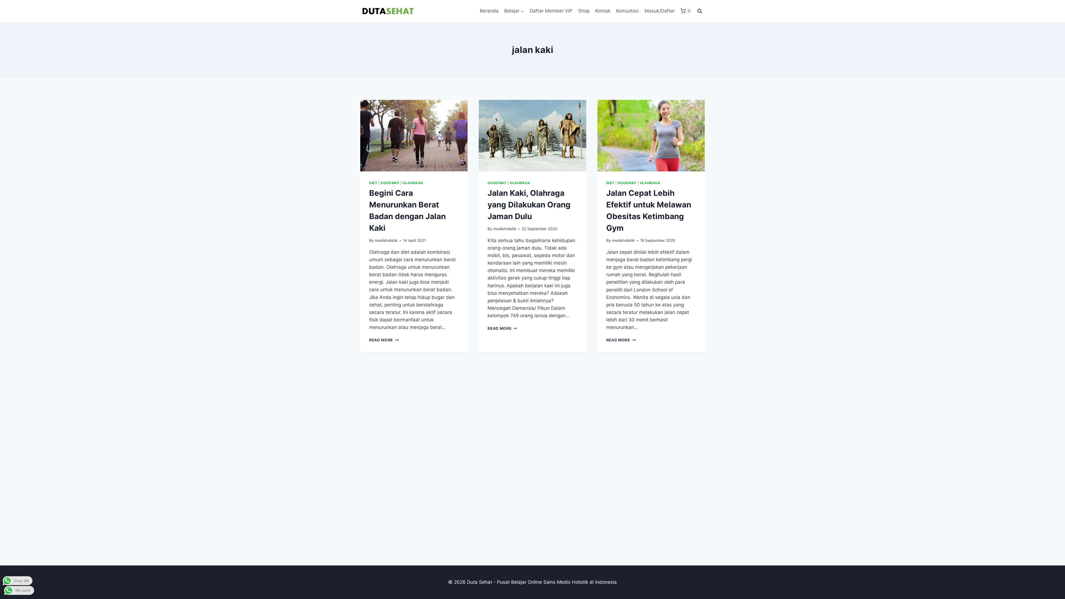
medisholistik (386, 240)
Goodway (390, 183)
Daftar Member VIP (551, 11)
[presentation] (414, 135)
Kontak (602, 11)
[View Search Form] (700, 11)
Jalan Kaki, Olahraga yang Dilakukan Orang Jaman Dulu (529, 204)
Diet (373, 183)
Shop (584, 11)
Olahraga (413, 183)
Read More (384, 340)
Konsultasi (627, 11)
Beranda (489, 11)
